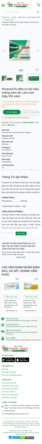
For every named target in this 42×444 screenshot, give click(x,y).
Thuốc (14, 17)
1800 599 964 (28, 122)
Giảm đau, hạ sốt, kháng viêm (29, 17)
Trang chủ (5, 17)
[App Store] (22, 360)
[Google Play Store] (8, 360)
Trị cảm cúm (8, 20)
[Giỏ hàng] (39, 5)
